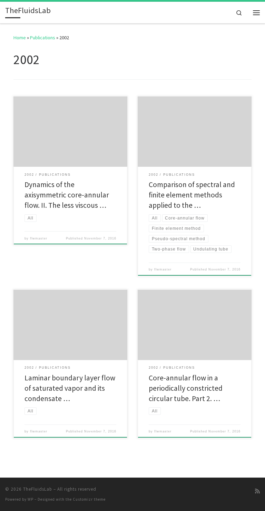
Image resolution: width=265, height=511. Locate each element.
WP (30, 499)
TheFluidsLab (37, 489)
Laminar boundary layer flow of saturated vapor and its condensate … (69, 388)
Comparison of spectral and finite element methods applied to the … (192, 195)
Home (19, 37)
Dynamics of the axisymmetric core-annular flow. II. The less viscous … (66, 195)
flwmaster (38, 238)
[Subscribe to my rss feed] (257, 491)
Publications (42, 37)
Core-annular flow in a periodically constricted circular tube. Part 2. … (186, 388)
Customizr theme (89, 499)
